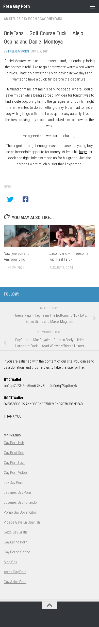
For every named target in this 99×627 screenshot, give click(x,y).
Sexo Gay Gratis (16, 532)
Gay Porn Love (14, 462)
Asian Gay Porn (15, 572)
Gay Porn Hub (14, 443)
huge (83, 152)
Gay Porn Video (15, 472)
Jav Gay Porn (13, 482)
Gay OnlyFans (51, 19)
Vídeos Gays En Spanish (22, 522)
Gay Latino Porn (15, 542)
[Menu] (92, 6)
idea (63, 95)
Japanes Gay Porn (17, 492)
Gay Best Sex (14, 452)
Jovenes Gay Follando (20, 502)
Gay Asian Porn (15, 582)
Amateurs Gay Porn (20, 19)
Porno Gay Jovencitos (20, 512)
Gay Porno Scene (17, 552)
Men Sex (10, 562)
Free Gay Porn (16, 6)
